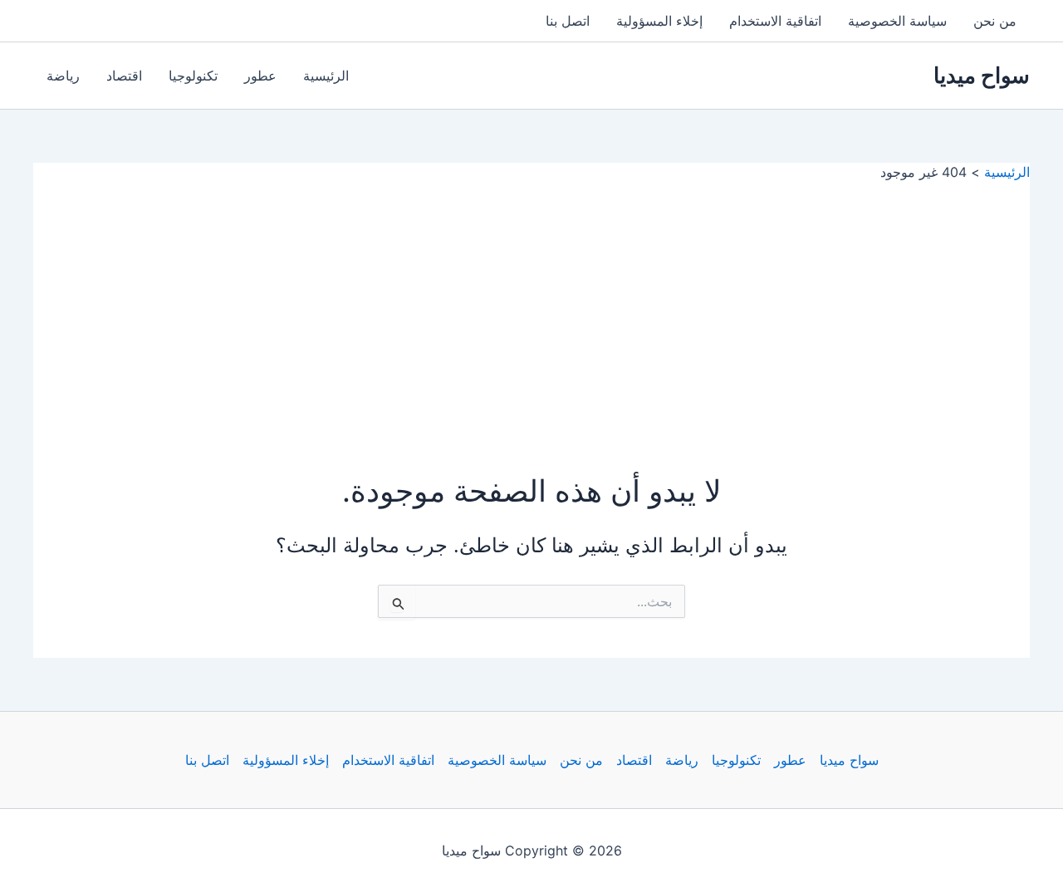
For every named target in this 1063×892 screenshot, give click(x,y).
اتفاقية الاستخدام (775, 20)
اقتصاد (124, 75)
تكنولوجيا (193, 75)
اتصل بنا (568, 20)
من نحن (994, 20)
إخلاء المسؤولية (659, 20)
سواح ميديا (981, 75)
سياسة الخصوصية (897, 20)
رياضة (63, 75)
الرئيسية (326, 75)
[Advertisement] (531, 305)
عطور (260, 75)
